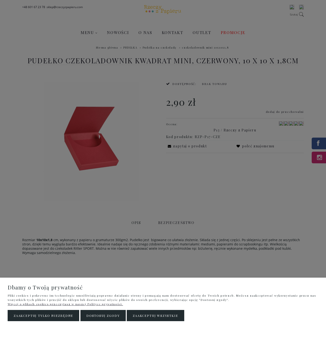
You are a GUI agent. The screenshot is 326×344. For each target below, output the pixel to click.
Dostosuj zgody (103, 316)
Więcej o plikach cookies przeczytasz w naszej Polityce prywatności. (65, 304)
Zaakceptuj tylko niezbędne (43, 316)
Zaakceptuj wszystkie (155, 316)
